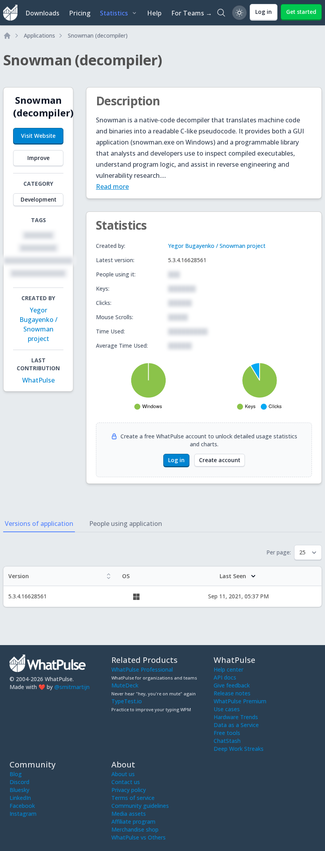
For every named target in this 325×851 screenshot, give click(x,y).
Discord (19, 782)
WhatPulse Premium (240, 701)
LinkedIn (20, 798)
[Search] (221, 12)
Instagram (23, 813)
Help (154, 13)
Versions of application (39, 523)
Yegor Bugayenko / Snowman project (217, 245)
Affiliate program (133, 821)
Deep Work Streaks (239, 748)
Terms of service (133, 798)
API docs (225, 677)
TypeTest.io (126, 701)
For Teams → (191, 13)
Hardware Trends (236, 717)
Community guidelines (140, 805)
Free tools (227, 733)
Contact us (125, 782)
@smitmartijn (72, 687)
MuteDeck (124, 685)
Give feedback (232, 685)
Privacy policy (128, 790)
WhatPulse (38, 380)
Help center (228, 669)
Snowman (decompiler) (98, 35)
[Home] (7, 36)
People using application (125, 523)
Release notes (232, 693)
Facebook (22, 805)
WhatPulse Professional (142, 669)
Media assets (128, 813)
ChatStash (227, 740)
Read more (112, 186)
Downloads (42, 13)
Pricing (79, 13)
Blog (16, 774)
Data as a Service (236, 725)
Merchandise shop (135, 829)
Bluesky (19, 790)
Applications (39, 35)
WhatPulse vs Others (138, 837)
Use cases (227, 709)
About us (123, 774)
